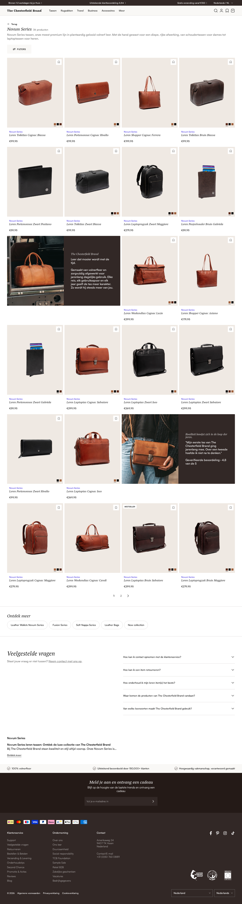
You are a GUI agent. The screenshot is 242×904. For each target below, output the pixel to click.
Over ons (58, 840)
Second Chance (15, 867)
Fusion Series (60, 624)
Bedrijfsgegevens (62, 880)
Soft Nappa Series (86, 624)
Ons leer (57, 844)
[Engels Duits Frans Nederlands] (224, 893)
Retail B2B (58, 867)
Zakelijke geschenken (64, 871)
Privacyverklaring (51, 893)
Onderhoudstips (15, 862)
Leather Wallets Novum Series (27, 624)
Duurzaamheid (60, 849)
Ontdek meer (14, 755)
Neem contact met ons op (65, 661)
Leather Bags (112, 624)
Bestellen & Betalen (17, 853)
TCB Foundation (61, 858)
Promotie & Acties (16, 871)
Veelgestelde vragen (18, 844)
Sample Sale (59, 862)
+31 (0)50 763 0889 (108, 856)
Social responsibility (63, 853)
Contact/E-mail (105, 853)
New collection (136, 624)
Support (11, 840)
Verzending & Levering (19, 858)
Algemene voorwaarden (28, 893)
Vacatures (58, 876)
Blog (9, 880)
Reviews (11, 876)
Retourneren (14, 849)
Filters (21, 49)
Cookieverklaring (70, 893)
